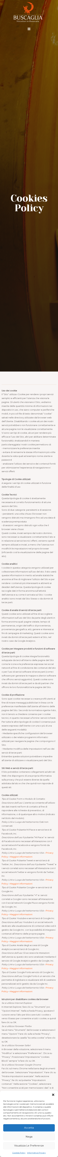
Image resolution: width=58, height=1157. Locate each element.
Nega (29, 1136)
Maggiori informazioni (21, 857)
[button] (53, 1094)
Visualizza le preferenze (29, 1145)
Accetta (29, 1127)
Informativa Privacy (36, 1152)
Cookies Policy (18, 1152)
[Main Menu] (29, 29)
